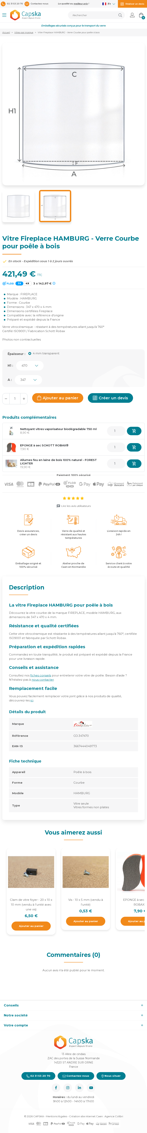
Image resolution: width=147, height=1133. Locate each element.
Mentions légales (56, 1116)
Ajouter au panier (60, 398)
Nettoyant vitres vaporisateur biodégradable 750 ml (58, 429)
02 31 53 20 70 (39, 1075)
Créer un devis (113, 398)
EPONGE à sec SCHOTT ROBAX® (44, 445)
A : (10, 380)
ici (31, 700)
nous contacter (43, 679)
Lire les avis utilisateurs (76, 506)
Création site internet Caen (86, 1116)
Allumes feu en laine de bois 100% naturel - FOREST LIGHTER (58, 461)
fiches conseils (40, 675)
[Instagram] (67, 1087)
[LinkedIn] (79, 1087)
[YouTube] (91, 1087)
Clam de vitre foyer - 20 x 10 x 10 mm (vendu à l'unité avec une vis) (31, 904)
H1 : (10, 365)
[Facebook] (56, 1087)
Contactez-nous (77, 1075)
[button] (4, 15)
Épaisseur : (16, 354)
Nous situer (112, 1075)
